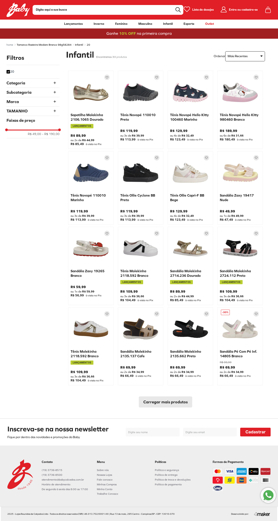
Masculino (145, 24)
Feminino (121, 24)
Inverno (99, 24)
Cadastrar (255, 431)
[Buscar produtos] (178, 9)
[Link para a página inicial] (10, 45)
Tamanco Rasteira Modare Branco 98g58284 (44, 44)
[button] (33, 83)
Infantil (168, 24)
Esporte (189, 24)
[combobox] (108, 10)
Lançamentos (73, 24)
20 (88, 44)
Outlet (209, 24)
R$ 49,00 (34, 134)
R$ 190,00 (51, 134)
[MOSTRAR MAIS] (165, 401)
